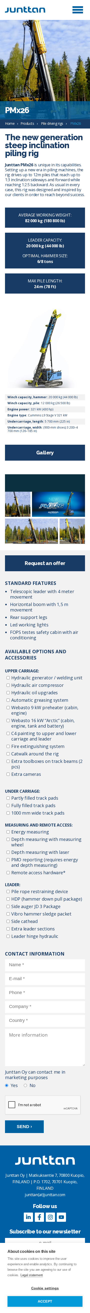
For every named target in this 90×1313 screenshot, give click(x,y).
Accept (45, 1301)
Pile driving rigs (52, 123)
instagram (51, 1217)
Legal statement (31, 1275)
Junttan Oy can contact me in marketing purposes (35, 1074)
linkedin (29, 1217)
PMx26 (75, 123)
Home (9, 123)
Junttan (30, 9)
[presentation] (43, 1105)
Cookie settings (45, 1288)
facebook (39, 1217)
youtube (61, 1217)
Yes (14, 1085)
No (33, 1085)
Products (27, 123)
